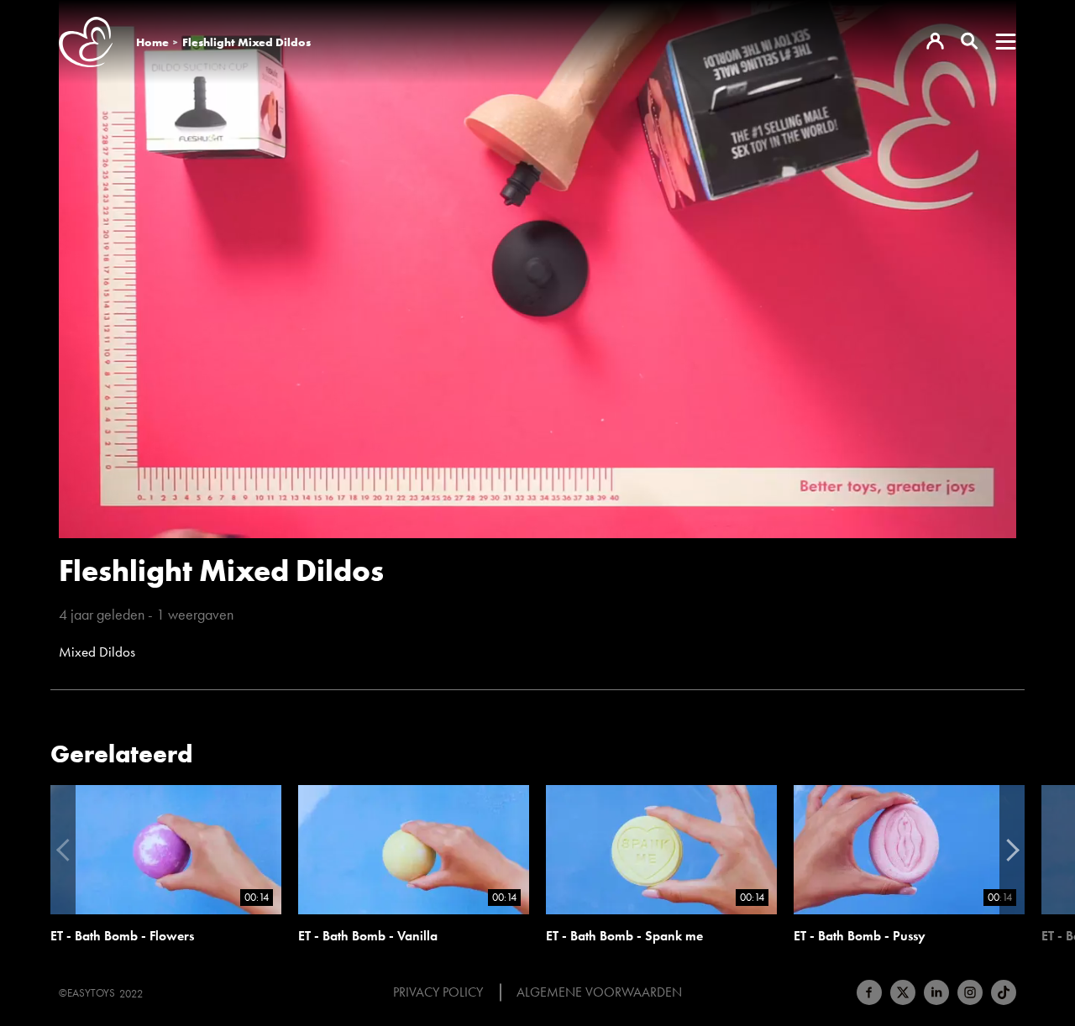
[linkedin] (936, 992)
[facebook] (869, 992)
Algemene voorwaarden (599, 992)
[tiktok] (1003, 992)
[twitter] (902, 992)
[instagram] (970, 992)
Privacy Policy (438, 992)
